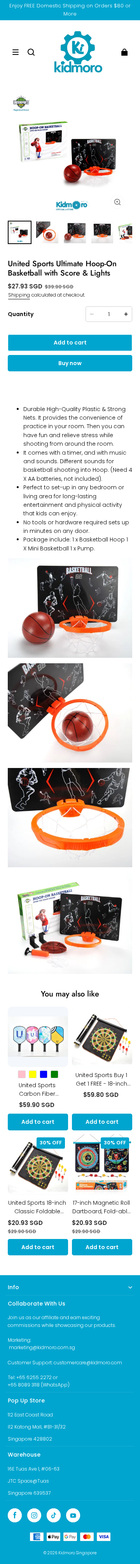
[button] (15, 52)
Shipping (19, 295)
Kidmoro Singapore (77, 1553)
